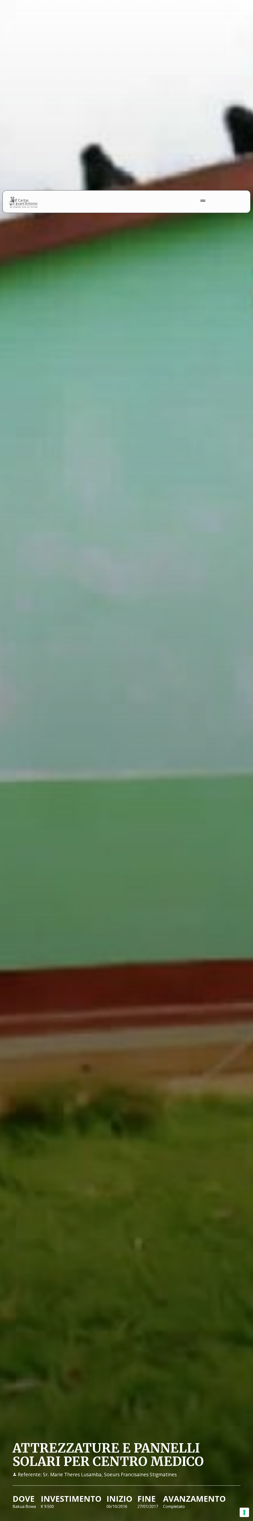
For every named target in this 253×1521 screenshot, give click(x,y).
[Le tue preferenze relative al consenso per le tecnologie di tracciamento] (244, 1512)
